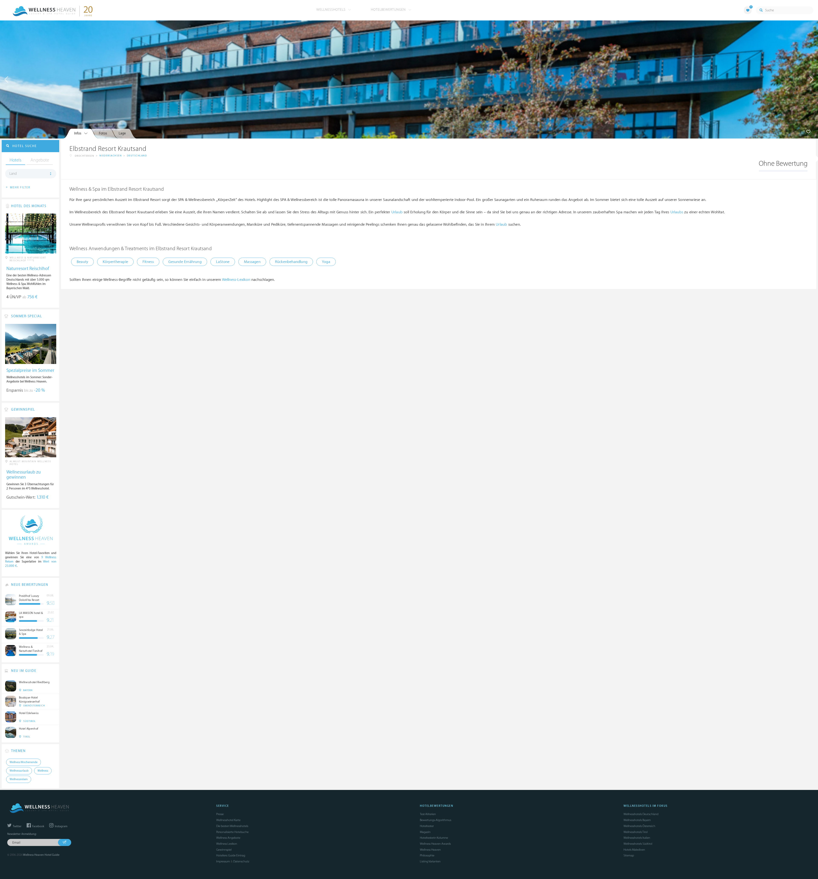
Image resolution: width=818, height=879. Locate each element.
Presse (220, 814)
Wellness (42, 770)
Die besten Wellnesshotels (232, 826)
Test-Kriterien (428, 814)
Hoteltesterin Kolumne (434, 838)
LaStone (222, 262)
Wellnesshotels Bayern (637, 820)
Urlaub (397, 212)
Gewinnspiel (224, 850)
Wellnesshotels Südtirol (638, 844)
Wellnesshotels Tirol (636, 832)
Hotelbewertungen (389, 10)
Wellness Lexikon (226, 844)
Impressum (223, 861)
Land (13, 174)
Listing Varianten (430, 861)
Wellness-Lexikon (236, 279)
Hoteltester (427, 826)
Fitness (148, 262)
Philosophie (427, 855)
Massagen (252, 262)
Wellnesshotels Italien (637, 838)
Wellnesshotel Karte (228, 820)
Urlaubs (676, 212)
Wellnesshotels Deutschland (641, 814)
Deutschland (137, 155)
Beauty (82, 262)
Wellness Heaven (430, 850)
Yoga (326, 262)
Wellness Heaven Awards (435, 844)
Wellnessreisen (19, 779)
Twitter (17, 826)
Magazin (425, 832)
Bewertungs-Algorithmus (435, 820)
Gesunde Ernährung (184, 262)
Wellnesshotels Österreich (639, 826)
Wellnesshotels (331, 10)
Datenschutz (241, 861)
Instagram (60, 826)
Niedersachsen (110, 155)
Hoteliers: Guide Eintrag (230, 855)
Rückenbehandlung (291, 262)
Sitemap (629, 855)
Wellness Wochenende (23, 762)
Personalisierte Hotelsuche (232, 832)
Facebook (38, 826)
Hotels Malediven (634, 850)
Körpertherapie (115, 262)
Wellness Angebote (228, 838)
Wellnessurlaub (19, 770)
